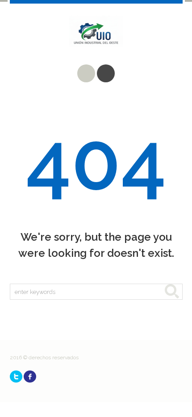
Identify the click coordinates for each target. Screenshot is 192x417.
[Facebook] (30, 376)
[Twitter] (16, 376)
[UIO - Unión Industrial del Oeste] (96, 38)
